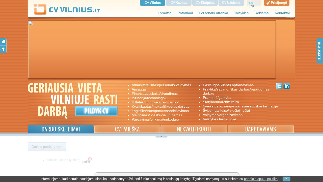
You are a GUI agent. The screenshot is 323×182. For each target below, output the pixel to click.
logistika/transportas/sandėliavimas (160, 111)
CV (153, 3)
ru (252, 6)
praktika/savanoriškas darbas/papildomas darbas (236, 91)
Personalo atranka (213, 13)
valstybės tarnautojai (219, 119)
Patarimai (185, 13)
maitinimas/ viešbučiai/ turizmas (157, 115)
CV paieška (127, 129)
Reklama (262, 13)
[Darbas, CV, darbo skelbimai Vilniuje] (69, 14)
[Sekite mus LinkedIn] (286, 86)
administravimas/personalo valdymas (161, 85)
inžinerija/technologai (149, 98)
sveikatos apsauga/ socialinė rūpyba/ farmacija (237, 106)
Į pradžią (165, 13)
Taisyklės (241, 13)
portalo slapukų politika (261, 179)
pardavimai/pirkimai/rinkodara (155, 119)
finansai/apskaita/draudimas (155, 94)
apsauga (139, 89)
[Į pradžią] (3, 42)
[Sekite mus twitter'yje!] (279, 86)
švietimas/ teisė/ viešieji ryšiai (226, 110)
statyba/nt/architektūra (221, 102)
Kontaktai (282, 13)
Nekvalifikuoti (194, 129)
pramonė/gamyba (217, 98)
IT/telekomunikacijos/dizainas (155, 102)
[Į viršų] (3, 49)
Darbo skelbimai (61, 129)
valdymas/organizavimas (223, 115)
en (251, 3)
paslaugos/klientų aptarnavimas (228, 85)
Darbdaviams (260, 129)
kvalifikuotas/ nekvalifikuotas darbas (160, 106)
